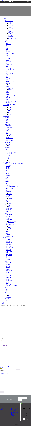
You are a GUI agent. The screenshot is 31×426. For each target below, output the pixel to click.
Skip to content (2, 0)
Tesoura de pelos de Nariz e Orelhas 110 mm (22, 366)
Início (0, 305)
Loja (2, 305)
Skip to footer (5, 0)
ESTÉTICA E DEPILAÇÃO (6, 305)
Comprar (4, 345)
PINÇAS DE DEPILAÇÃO (12, 305)
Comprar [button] (2, 370)
